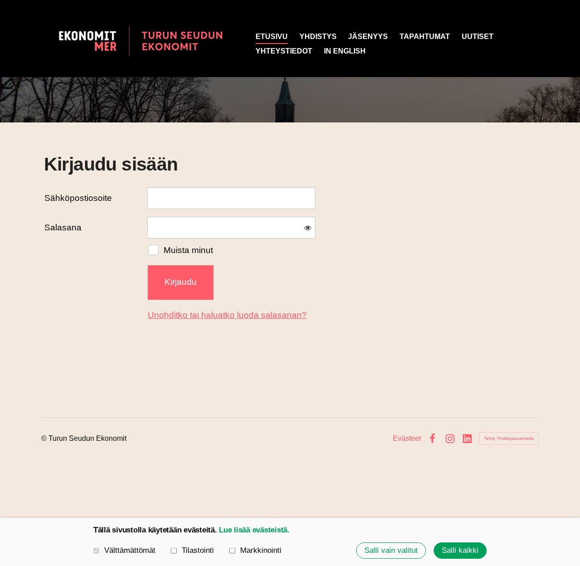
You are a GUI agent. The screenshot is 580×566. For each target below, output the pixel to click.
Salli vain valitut (391, 550)
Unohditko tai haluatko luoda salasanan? (227, 315)
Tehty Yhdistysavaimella (509, 438)
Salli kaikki (460, 550)
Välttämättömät (129, 550)
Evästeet (407, 438)
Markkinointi (260, 550)
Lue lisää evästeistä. (254, 530)
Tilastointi (198, 550)
